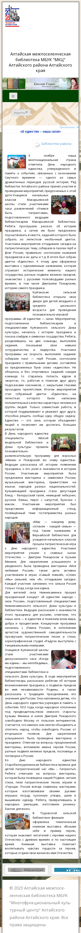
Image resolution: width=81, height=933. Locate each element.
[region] (40, 83)
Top (76, 927)
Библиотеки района (56, 143)
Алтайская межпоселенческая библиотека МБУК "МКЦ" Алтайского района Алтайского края (41, 62)
